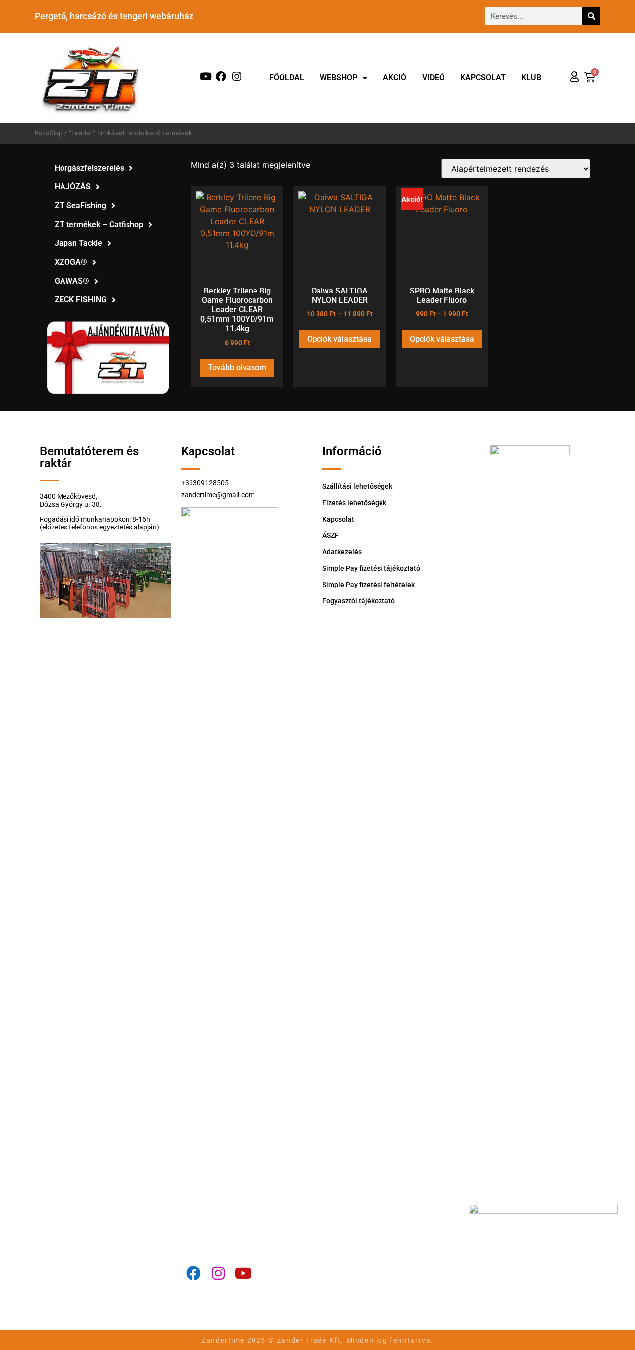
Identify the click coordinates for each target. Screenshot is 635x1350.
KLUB (531, 77)
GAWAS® (72, 281)
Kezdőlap (49, 133)
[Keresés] (591, 16)
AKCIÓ (394, 77)
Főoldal (286, 77)
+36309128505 (205, 483)
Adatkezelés (342, 552)
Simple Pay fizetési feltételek (368, 584)
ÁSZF (330, 535)
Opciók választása (339, 339)
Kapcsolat (483, 77)
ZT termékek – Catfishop (99, 224)
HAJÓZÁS (73, 186)
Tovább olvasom (237, 367)
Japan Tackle (78, 243)
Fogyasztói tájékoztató (358, 601)
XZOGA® (71, 262)
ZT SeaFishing (80, 205)
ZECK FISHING (81, 299)
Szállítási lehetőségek (357, 486)
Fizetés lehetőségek (354, 503)
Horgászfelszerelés (89, 168)
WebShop (338, 77)
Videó (433, 77)
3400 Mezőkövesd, (68, 496)
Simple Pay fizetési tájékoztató (371, 568)
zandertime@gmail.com (217, 495)
